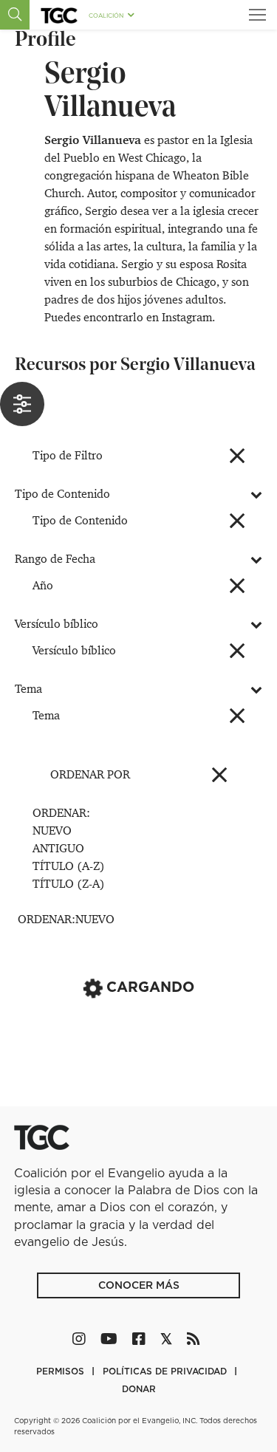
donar (139, 1389)
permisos (61, 1371)
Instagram (187, 317)
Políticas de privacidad (166, 1371)
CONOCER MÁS (138, 1285)
